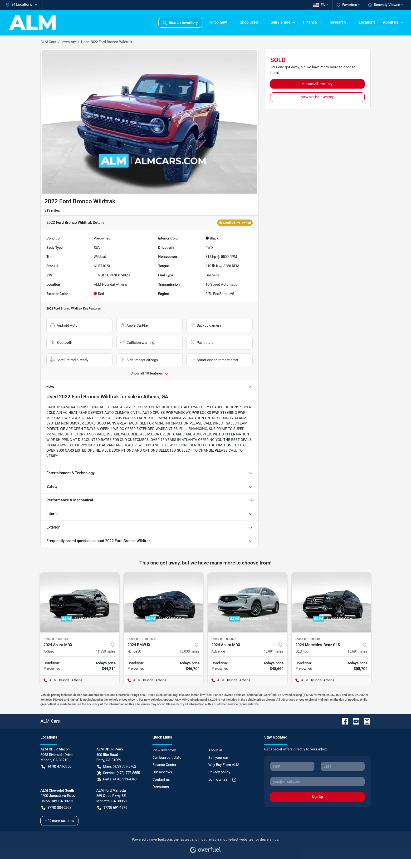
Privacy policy (219, 772)
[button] (23, 4)
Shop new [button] (218, 22)
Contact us (161, 779)
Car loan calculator (167, 757)
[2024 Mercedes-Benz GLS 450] (331, 602)
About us (215, 750)
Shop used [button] (249, 22)
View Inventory (164, 750)
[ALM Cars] (32, 22)
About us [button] (390, 22)
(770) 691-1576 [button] (115, 807)
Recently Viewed (387, 5)
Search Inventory (183, 22)
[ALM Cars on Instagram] (365, 721)
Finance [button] (310, 22)
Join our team (219, 779)
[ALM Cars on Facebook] (343, 721)
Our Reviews (162, 772)
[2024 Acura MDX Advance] (247, 602)
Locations (367, 22)
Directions (160, 787)
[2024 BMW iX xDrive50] (163, 602)
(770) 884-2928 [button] (59, 807)
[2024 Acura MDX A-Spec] (79, 602)
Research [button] (338, 22)
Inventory (68, 42)
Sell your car (218, 757)
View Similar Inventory (317, 97)
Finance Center (164, 765)
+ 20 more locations (59, 821)
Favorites (349, 5)
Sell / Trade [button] (280, 22)
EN (323, 5)
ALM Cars (48, 42)
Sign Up (317, 797)
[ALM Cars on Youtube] (354, 721)
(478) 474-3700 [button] (59, 766)
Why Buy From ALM (223, 765)
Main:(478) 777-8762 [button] (119, 766)
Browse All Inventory (317, 84)
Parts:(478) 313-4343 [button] (120, 779)
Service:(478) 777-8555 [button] (121, 773)
